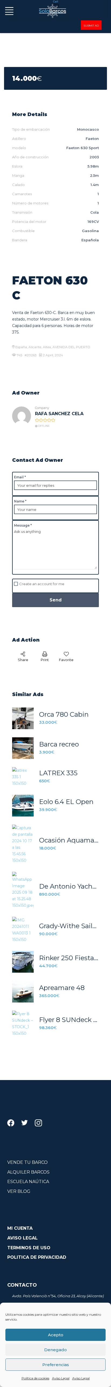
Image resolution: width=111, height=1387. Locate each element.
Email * (20, 477)
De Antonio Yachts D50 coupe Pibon (69, 886)
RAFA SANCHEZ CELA (59, 413)
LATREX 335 (58, 773)
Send (56, 600)
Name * (20, 501)
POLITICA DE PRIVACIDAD (36, 1257)
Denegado (55, 1349)
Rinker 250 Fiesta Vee (69, 958)
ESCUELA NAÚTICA (28, 1181)
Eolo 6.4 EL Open (66, 802)
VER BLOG (18, 1191)
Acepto (55, 1334)
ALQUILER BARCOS (28, 1172)
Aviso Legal (61, 1378)
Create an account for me (41, 584)
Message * (23, 525)
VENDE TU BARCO (27, 1162)
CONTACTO (22, 1285)
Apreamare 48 (62, 988)
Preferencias (55, 1364)
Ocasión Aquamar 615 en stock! (69, 840)
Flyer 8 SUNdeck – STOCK (69, 1020)
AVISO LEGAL (22, 1238)
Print (45, 660)
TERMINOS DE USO (28, 1247)
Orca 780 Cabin (64, 714)
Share (23, 660)
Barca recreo (59, 744)
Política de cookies (35, 1378)
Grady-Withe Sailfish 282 (69, 926)
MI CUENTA (20, 1228)
